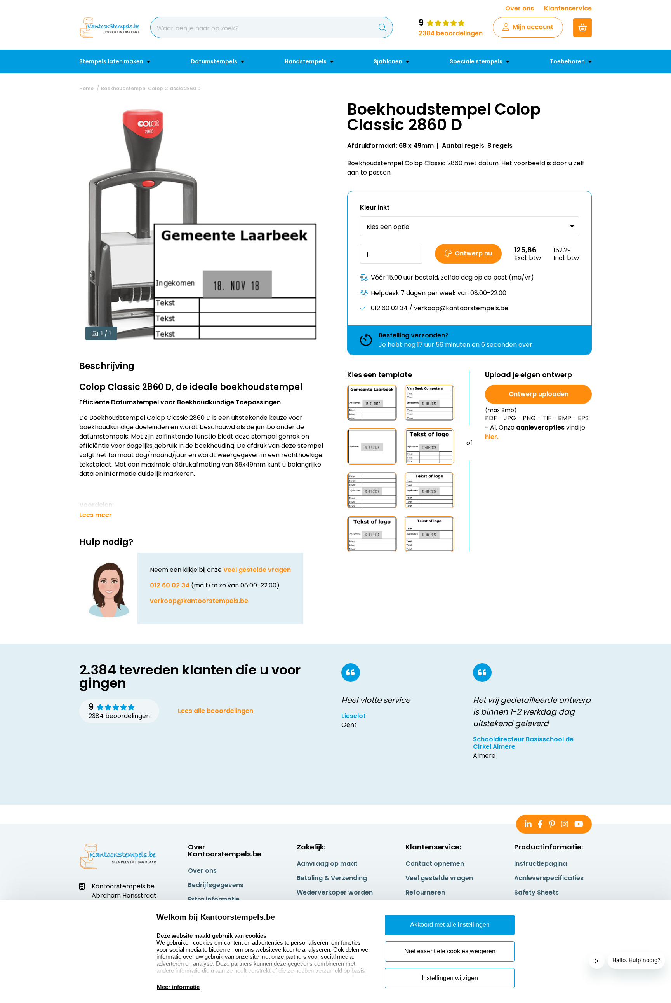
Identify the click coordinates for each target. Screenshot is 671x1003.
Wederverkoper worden (335, 892)
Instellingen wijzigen (450, 978)
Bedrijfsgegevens (215, 885)
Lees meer (95, 515)
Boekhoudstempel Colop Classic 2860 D (151, 88)
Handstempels (306, 61)
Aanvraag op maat (327, 863)
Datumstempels (214, 61)
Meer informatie (178, 987)
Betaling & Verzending (332, 878)
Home (86, 88)
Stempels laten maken (111, 61)
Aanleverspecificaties (549, 878)
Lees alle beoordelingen (215, 711)
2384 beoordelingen (451, 33)
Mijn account (533, 27)
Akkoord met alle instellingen (450, 924)
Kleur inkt (374, 207)
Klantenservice (568, 8)
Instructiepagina (540, 863)
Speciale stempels (477, 61)
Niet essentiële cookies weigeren (449, 951)
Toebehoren (568, 61)
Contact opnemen (434, 863)
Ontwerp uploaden (538, 394)
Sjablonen (388, 61)
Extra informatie (214, 899)
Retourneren (425, 892)
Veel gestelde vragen (257, 569)
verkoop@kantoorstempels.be (199, 600)
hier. (492, 436)
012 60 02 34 (169, 585)
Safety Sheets (536, 892)
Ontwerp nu (473, 253)
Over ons (519, 8)
